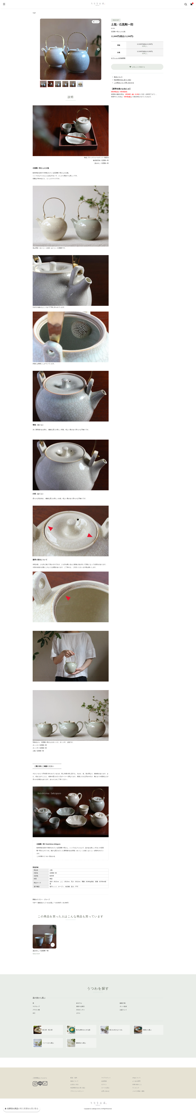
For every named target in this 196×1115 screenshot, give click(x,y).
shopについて (136, 1078)
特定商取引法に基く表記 (77, 1088)
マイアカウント (106, 1078)
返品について (118, 77)
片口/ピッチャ (80, 1010)
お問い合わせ (105, 1091)
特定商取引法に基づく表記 (122, 80)
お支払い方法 (74, 1084)
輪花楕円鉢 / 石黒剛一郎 (101, 160)
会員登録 (104, 1081)
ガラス (78, 1013)
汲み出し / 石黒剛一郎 (102, 163)
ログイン (104, 1084)
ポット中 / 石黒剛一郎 (40, 748)
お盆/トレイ (123, 1010)
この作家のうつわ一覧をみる (46, 856)
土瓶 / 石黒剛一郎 (38, 751)
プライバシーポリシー (77, 1091)
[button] (43, 84)
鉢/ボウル (79, 1003)
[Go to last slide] (42, 49)
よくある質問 (136, 1081)
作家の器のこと (137, 1084)
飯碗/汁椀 (122, 1003)
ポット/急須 (123, 1006)
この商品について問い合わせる (124, 83)
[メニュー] (4, 4)
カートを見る (105, 1088)
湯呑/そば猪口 (80, 1006)
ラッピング (135, 1088)
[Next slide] (98, 49)
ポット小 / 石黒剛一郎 (40, 745)
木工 (34, 1013)
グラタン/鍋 (36, 1010)
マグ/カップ (36, 1006)
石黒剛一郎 (53, 873)
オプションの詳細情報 (118, 58)
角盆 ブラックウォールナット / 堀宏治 (96, 157)
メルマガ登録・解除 (138, 1091)
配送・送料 (73, 1078)
